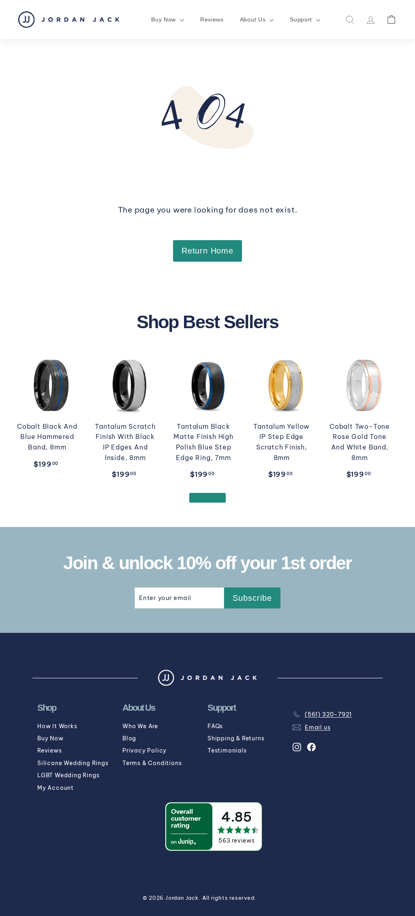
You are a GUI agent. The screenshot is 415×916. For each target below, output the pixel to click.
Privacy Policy (144, 750)
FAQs (215, 726)
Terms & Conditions (152, 763)
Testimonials (227, 750)
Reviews (212, 19)
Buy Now (50, 738)
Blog (129, 738)
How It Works (57, 726)
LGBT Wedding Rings (68, 775)
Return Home (207, 250)
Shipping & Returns (236, 738)
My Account (55, 787)
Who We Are (140, 726)
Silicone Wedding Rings (73, 763)
